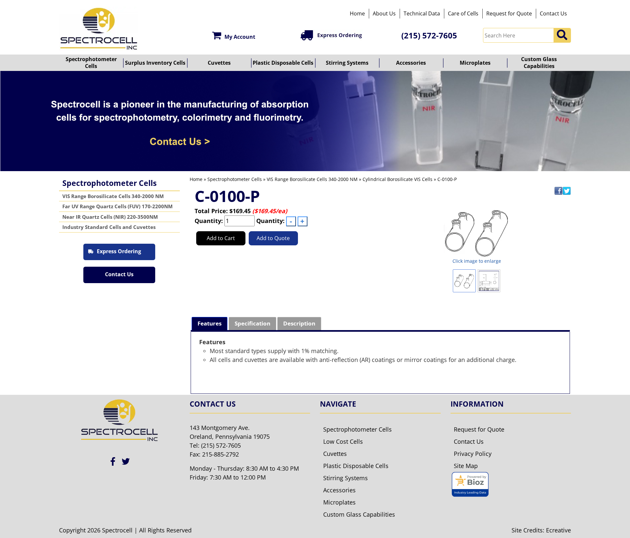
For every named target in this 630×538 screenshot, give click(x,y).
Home (357, 13)
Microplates (475, 62)
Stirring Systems (347, 62)
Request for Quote (509, 13)
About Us (384, 13)
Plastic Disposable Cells (283, 62)
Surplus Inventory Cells (155, 62)
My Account (239, 36)
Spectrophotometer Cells (91, 63)
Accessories (411, 62)
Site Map (466, 466)
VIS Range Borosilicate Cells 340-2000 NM (113, 196)
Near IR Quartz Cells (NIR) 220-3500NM (110, 216)
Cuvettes (219, 62)
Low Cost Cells (343, 441)
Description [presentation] (299, 323)
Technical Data (422, 13)
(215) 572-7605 (429, 35)
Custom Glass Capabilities (539, 63)
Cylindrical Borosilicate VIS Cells (397, 179)
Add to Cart (221, 238)
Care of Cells (463, 13)
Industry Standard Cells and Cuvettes (109, 227)
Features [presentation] (209, 323)
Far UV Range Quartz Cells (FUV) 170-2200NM (117, 206)
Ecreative (558, 530)
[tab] (209, 323)
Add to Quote (273, 238)
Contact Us (553, 13)
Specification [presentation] (252, 323)
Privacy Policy (473, 454)
